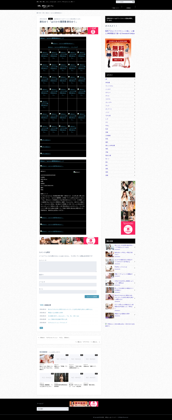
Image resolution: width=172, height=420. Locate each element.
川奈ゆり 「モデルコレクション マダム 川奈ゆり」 (55, 337)
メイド (107, 112)
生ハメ (107, 158)
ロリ (107, 122)
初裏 (107, 132)
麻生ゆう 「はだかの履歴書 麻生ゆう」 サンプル (62, 47)
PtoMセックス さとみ (121, 268)
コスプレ (108, 99)
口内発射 (108, 135)
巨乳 (41, 305)
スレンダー (109, 102)
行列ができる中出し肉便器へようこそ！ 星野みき (124, 283)
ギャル (107, 95)
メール (42, 282)
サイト (41, 289)
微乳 (107, 142)
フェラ (107, 105)
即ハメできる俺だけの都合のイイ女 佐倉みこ (124, 290)
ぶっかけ (108, 89)
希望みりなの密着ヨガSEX (55, 312)
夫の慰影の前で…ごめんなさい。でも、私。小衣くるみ (63, 316)
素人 (107, 162)
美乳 (107, 168)
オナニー (108, 92)
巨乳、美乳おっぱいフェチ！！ (45, 6)
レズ (107, 119)
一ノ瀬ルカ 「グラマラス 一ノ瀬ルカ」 (86, 342)
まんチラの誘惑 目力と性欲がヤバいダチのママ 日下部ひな (123, 261)
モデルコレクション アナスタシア (57, 322)
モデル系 (108, 115)
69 (106, 79)
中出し (107, 125)
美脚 (107, 175)
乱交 (107, 129)
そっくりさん (109, 86)
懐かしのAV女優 (110, 145)
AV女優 (108, 82)
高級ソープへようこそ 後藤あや (123, 275)
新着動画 (129, 8)
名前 (41, 274)
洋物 (107, 152)
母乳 (107, 149)
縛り (107, 165)
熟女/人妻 (108, 155)
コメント (42, 260)
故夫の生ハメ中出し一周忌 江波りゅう (123, 254)
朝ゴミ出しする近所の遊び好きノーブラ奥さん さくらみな (124, 247)
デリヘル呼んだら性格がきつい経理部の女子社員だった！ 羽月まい (124, 307)
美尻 (107, 172)
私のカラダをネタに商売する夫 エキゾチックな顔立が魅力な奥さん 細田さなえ (70, 309)
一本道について (115, 8)
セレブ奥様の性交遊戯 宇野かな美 (57, 319)
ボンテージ (109, 109)
